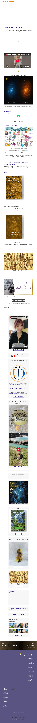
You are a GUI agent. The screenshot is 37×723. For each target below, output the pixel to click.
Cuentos (10, 603)
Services (20, 717)
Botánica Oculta (12, 592)
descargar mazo (18, 586)
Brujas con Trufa (12, 601)
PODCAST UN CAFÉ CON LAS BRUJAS (18, 608)
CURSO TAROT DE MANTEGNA (18, 300)
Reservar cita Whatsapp (18, 121)
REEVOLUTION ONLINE (8, 1)
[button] (10, 419)
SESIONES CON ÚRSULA (18, 349)
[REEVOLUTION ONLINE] (2, 1)
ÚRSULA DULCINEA (18, 354)
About (16, 717)
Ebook (18, 210)
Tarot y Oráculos (12, 594)
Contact (24, 717)
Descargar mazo (18, 274)
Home (12, 717)
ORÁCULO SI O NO (18, 614)
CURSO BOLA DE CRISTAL (13, 387)
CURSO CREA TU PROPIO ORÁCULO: (15, 393)
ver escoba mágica (18, 567)
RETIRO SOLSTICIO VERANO (18, 466)
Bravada (18, 719)
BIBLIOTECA (12, 591)
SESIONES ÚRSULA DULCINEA (18, 75)
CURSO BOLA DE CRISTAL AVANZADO (16, 388)
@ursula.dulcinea (5, 653)
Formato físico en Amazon (18, 208)
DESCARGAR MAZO (18, 635)
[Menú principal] (35, 1)
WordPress (23, 719)
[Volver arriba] (33, 719)
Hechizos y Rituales (12, 596)
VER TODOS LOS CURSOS (18, 396)
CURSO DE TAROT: (12, 383)
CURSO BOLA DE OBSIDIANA (14, 389)
